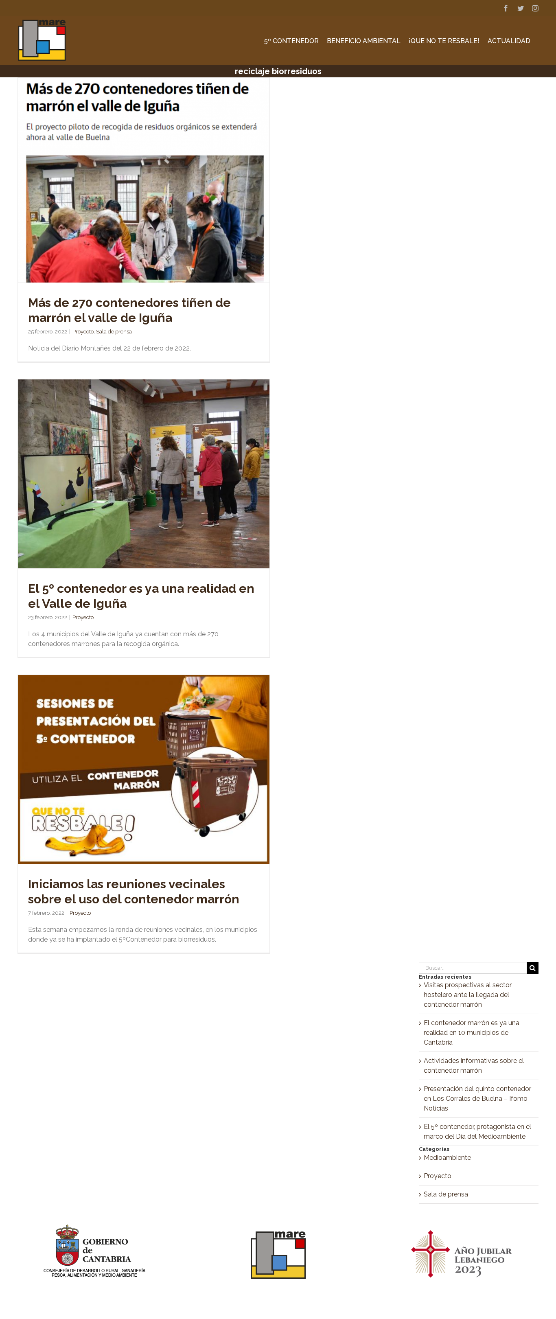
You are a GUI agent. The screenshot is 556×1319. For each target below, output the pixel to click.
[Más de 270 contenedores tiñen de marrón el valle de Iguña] (143, 180)
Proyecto (83, 332)
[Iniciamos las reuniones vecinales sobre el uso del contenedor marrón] (143, 769)
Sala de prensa (114, 332)
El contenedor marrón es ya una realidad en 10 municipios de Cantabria (471, 1032)
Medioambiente (447, 1157)
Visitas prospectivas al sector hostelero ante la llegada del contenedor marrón (468, 994)
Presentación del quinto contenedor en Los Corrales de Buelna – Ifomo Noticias (477, 1098)
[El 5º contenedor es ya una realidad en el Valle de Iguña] (143, 473)
